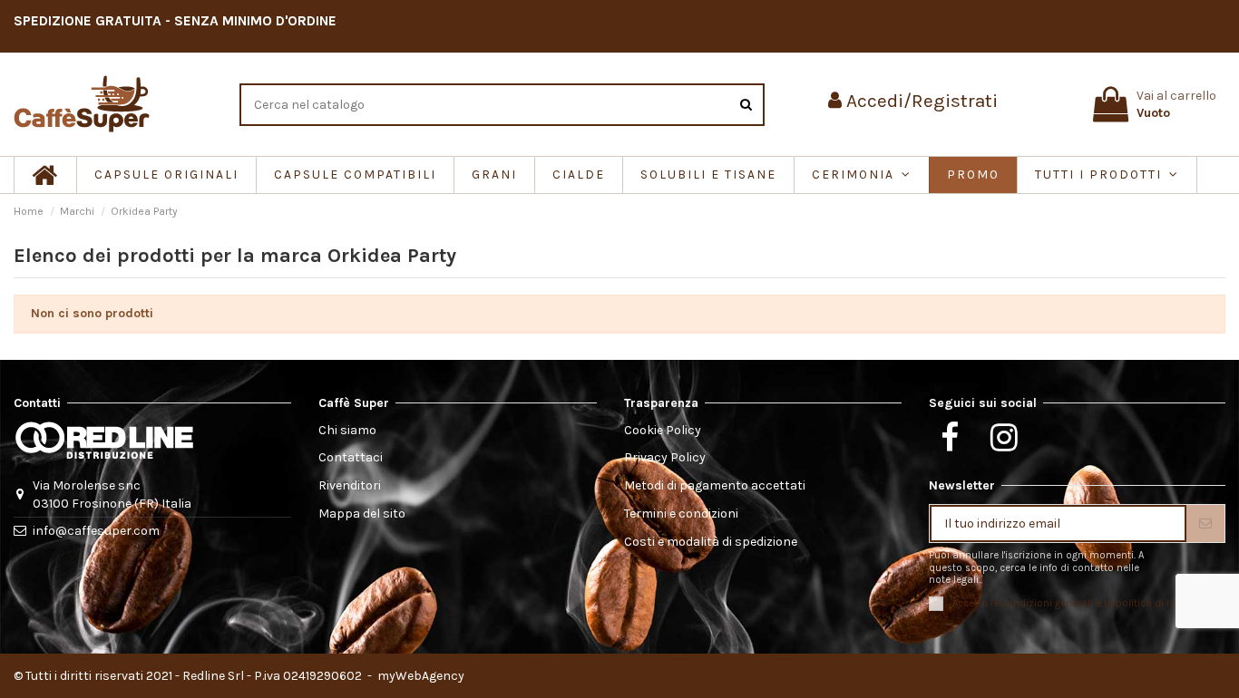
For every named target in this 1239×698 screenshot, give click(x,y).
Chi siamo (347, 430)
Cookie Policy (662, 430)
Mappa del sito (361, 513)
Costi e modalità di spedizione (710, 541)
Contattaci (350, 457)
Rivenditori (349, 485)
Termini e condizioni (681, 513)
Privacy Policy (665, 457)
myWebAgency (419, 675)
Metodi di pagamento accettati (714, 485)
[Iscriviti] (1205, 524)
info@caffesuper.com (96, 530)
